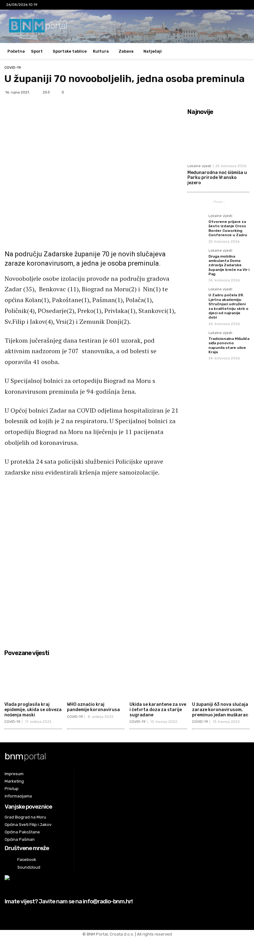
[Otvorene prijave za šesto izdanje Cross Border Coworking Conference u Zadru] (196, 223)
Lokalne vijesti (199, 166)
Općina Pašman (20, 839)
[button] (242, 51)
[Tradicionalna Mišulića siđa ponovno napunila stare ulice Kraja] (196, 340)
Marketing (14, 781)
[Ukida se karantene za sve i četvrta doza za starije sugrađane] (158, 679)
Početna (16, 51)
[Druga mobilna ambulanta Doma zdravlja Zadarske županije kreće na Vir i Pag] (196, 257)
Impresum (14, 773)
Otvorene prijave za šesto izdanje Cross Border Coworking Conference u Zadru (227, 228)
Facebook (26, 859)
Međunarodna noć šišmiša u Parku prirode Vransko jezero (217, 178)
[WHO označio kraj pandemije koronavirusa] (96, 679)
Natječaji (152, 51)
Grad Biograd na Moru (25, 817)
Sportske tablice (70, 51)
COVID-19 (12, 67)
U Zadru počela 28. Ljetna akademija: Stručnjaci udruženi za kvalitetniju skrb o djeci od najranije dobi (228, 306)
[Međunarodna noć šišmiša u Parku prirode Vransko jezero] (218, 139)
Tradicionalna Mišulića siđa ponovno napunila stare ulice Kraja (228, 345)
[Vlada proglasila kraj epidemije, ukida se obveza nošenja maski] (33, 679)
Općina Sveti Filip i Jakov (28, 824)
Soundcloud (28, 867)
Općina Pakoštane (22, 832)
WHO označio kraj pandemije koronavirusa (93, 707)
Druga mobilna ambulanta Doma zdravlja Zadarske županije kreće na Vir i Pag (228, 265)
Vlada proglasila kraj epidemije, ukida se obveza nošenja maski (33, 710)
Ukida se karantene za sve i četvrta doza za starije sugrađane (157, 710)
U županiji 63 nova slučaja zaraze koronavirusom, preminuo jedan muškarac (220, 710)
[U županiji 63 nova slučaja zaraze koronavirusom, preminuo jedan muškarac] (221, 679)
